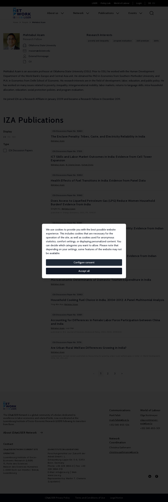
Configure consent (84, 262)
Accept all (84, 271)
